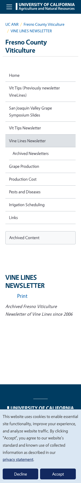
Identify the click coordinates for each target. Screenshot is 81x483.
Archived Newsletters (31, 153)
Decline (20, 474)
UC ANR (11, 24)
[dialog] (40, 446)
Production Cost (22, 179)
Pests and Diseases (24, 191)
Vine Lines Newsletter (27, 140)
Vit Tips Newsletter (25, 128)
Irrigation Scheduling (27, 204)
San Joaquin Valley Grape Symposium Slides (30, 111)
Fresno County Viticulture (44, 24)
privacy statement (18, 459)
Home (14, 75)
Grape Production (24, 166)
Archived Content (24, 237)
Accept (58, 474)
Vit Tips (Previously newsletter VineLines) (34, 91)
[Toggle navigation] (9, 7)
